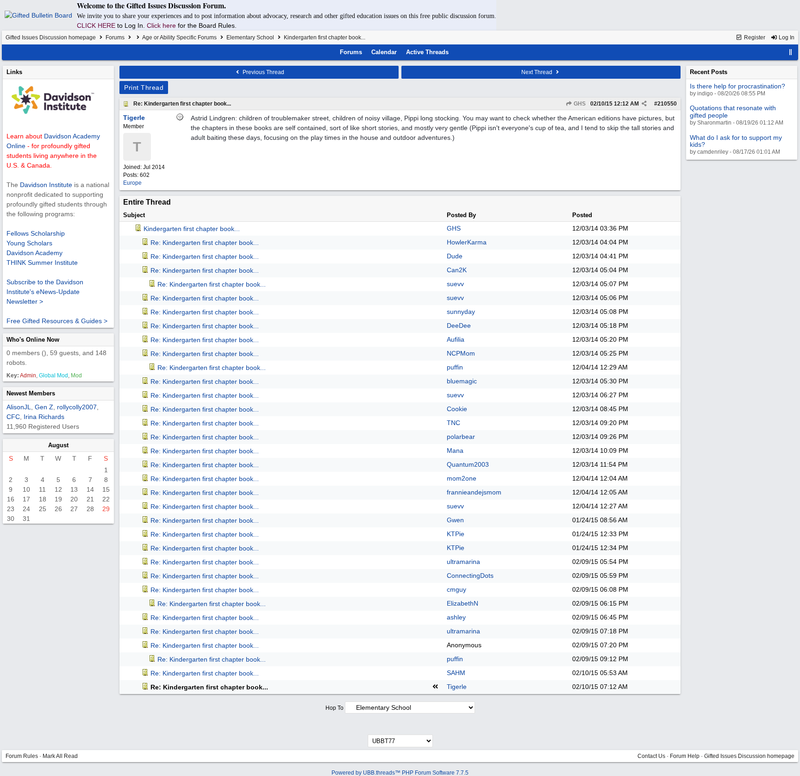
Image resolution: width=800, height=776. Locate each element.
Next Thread (537, 72)
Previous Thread (262, 72)
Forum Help (685, 756)
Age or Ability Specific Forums (179, 37)
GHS (579, 103)
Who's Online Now (32, 339)
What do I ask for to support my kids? (736, 141)
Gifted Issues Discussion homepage (51, 37)
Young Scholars (29, 243)
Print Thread (143, 87)
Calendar (384, 52)
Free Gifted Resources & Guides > (56, 321)
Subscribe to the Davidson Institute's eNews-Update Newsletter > (44, 291)
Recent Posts (708, 72)
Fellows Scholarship (35, 233)
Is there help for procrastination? (737, 86)
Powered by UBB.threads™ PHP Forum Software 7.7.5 (400, 773)
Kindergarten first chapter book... (192, 228)
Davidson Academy (34, 253)
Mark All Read (60, 756)
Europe (132, 183)
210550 (667, 103)
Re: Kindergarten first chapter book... (182, 103)
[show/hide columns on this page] (791, 52)
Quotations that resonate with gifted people (733, 111)
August (58, 445)
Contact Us (651, 756)
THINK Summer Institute (42, 262)
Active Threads (427, 52)
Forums (115, 37)
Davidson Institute (46, 184)
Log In (785, 37)
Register (754, 37)
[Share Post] (644, 103)
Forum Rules (22, 756)
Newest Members (30, 393)
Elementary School (250, 37)
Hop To (334, 708)
